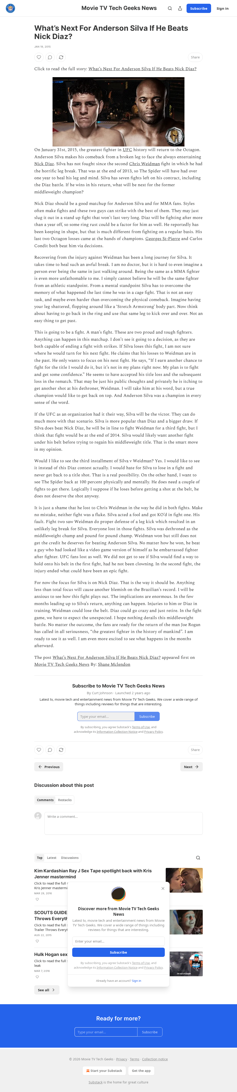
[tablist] (54, 800)
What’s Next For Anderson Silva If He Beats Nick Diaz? (142, 69)
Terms (134, 1059)
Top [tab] (39, 858)
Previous (51, 766)
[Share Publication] (180, 8)
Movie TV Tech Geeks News (61, 664)
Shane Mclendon (114, 664)
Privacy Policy (153, 967)
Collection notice (155, 1059)
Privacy (121, 1059)
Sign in (223, 8)
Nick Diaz (44, 164)
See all (43, 990)
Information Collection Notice (117, 967)
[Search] (170, 8)
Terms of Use (141, 963)
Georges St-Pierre (162, 238)
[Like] (39, 57)
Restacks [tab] (65, 800)
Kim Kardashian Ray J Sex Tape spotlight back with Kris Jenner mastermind (93, 873)
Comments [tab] (45, 800)
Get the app (141, 1070)
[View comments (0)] (50, 57)
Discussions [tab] (69, 858)
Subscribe (198, 8)
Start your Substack (106, 1070)
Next (188, 766)
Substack (96, 1082)
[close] (163, 888)
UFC (127, 149)
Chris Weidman (144, 164)
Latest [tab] (51, 858)
